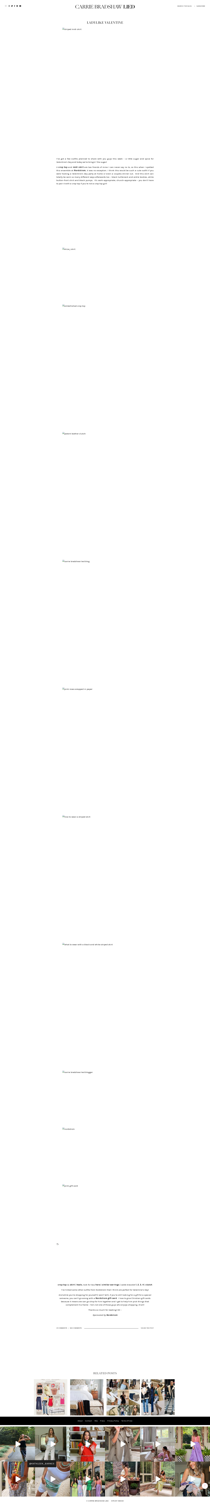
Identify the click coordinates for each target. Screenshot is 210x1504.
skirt (72, 1284)
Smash (121, 1501)
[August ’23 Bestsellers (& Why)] (123, 1415)
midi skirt (78, 167)
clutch (148, 1284)
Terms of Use (126, 1421)
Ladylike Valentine (105, 23)
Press (102, 1421)
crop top (62, 167)
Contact (88, 1421)
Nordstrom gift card (106, 1298)
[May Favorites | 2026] (50, 1415)
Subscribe (201, 6)
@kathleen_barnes (41, 1463)
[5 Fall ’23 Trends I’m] (158, 1415)
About (80, 1421)
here (97, 1284)
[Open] (17, 1444)
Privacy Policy (113, 1421)
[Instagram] (32, 1459)
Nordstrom (80, 170)
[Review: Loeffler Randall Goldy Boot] (87, 1415)
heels (79, 1284)
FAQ (96, 1421)
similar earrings (110, 1284)
